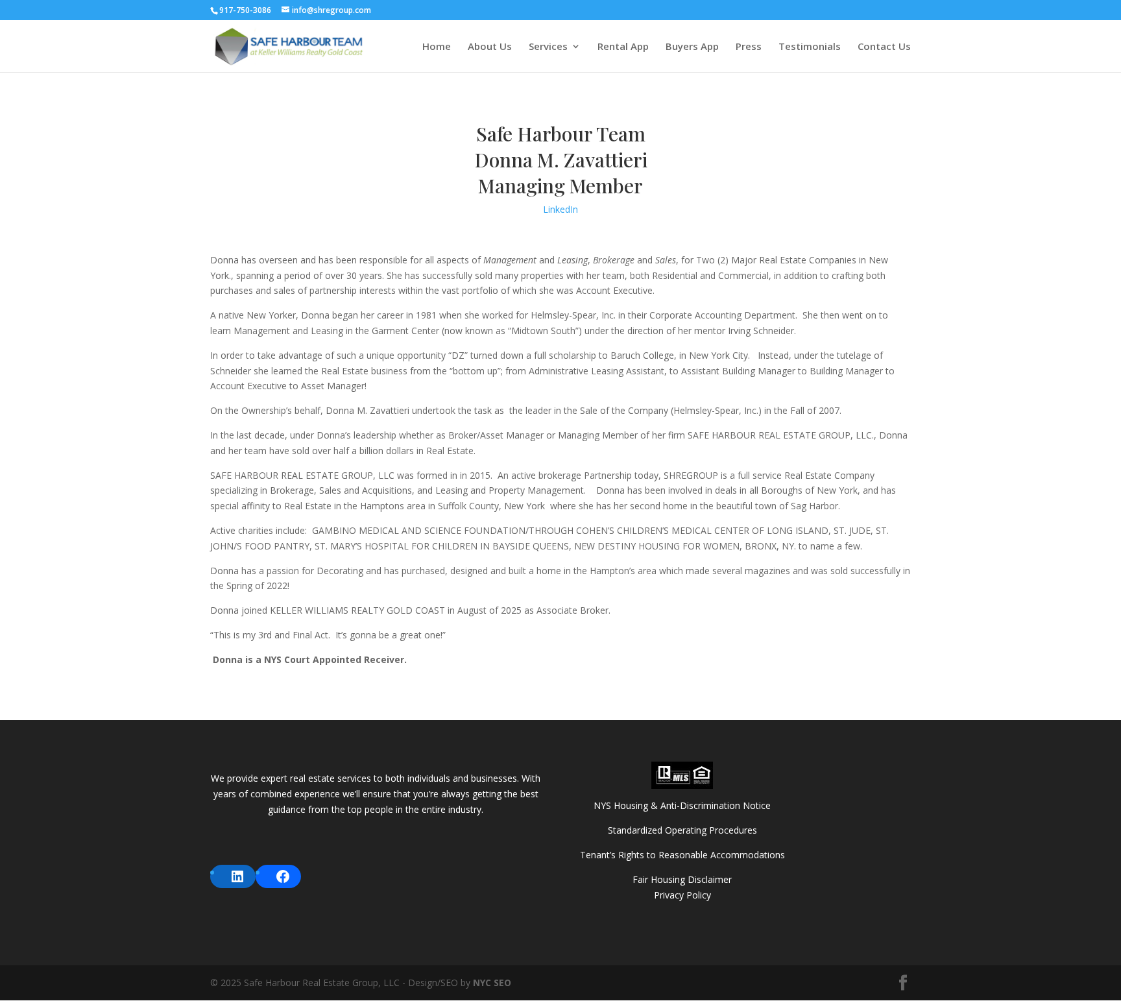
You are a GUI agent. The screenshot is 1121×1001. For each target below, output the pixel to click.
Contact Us (884, 47)
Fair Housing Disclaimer (682, 879)
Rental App (623, 47)
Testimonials (809, 47)
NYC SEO (492, 982)
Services (548, 47)
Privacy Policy (682, 895)
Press (749, 47)
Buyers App (692, 47)
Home (436, 47)
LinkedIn (560, 209)
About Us (490, 47)
